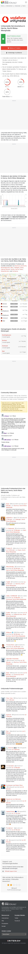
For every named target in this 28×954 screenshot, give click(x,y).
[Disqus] (14, 432)
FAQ (3, 920)
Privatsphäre (5, 923)
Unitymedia (17, 6)
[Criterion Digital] (14, 940)
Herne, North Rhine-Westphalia (15, 570)
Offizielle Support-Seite (11, 871)
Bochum (17, 266)
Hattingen (16, 267)
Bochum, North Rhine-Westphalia (15, 636)
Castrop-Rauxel (5, 269)
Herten (12, 269)
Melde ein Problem (15, 48)
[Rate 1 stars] (8, 885)
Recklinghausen (5, 267)
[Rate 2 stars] (11, 885)
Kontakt (4, 926)
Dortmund (23, 266)
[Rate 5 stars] (19, 885)
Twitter (16, 918)
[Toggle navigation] (26, 2)
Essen (22, 267)
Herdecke (15, 271)
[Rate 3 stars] (14, 885)
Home (2, 6)
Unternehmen (9, 6)
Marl (12, 267)
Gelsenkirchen (5, 271)
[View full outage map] (14, 287)
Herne (17, 269)
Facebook (17, 920)
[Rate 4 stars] (16, 885)
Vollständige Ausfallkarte (15, 52)
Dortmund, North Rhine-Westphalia (16, 599)
